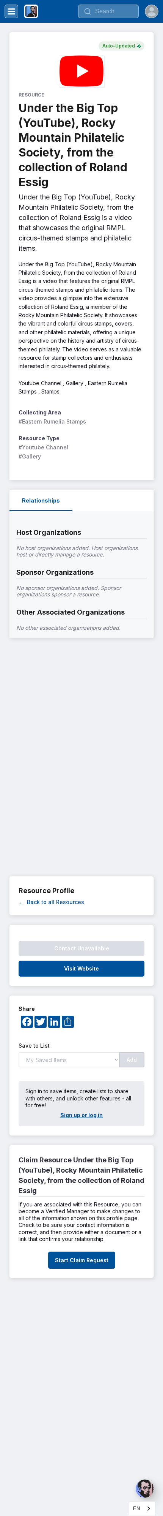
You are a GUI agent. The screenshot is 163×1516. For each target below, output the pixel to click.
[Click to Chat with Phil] (145, 1489)
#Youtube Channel (43, 447)
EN (136, 1508)
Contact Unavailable (81, 948)
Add (132, 1059)
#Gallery (30, 456)
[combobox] (142, 1508)
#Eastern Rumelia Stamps (52, 421)
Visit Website (81, 968)
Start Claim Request (81, 1260)
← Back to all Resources (51, 902)
